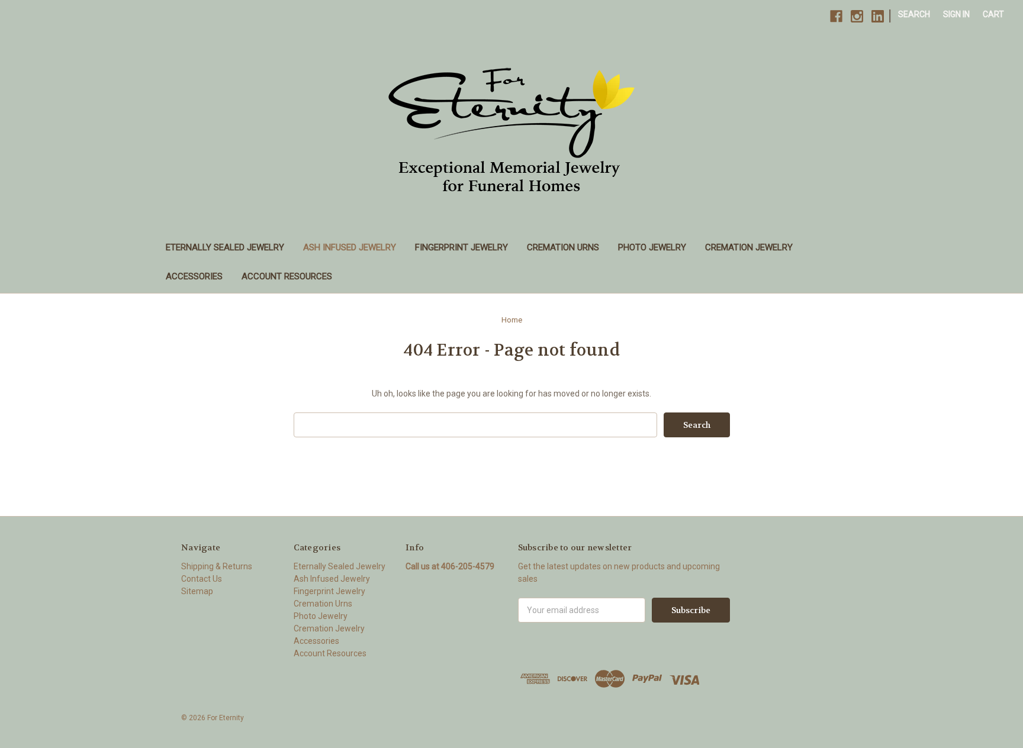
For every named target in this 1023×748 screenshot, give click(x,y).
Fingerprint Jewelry (461, 247)
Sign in (956, 14)
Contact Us (201, 578)
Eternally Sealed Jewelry (225, 247)
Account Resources (287, 276)
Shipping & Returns (216, 566)
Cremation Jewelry (749, 247)
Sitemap (197, 591)
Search (914, 14)
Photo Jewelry (652, 247)
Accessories (194, 276)
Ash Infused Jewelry (349, 247)
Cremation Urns (563, 247)
